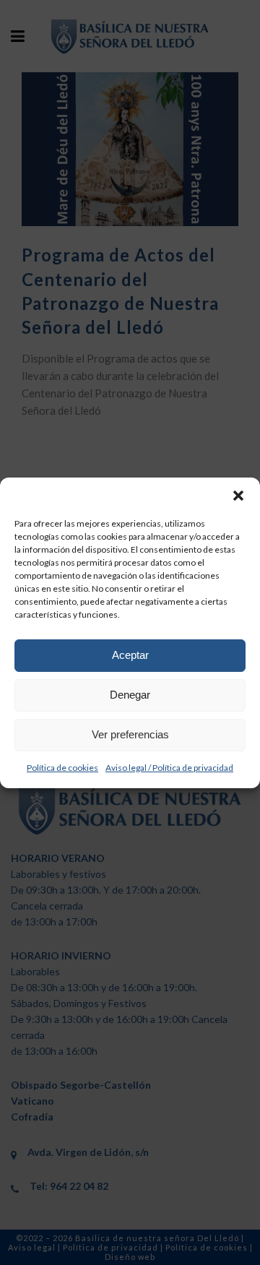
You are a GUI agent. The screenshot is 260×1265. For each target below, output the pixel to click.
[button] (238, 495)
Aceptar (130, 655)
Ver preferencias (130, 734)
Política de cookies (62, 767)
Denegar (130, 694)
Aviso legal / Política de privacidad (169, 767)
